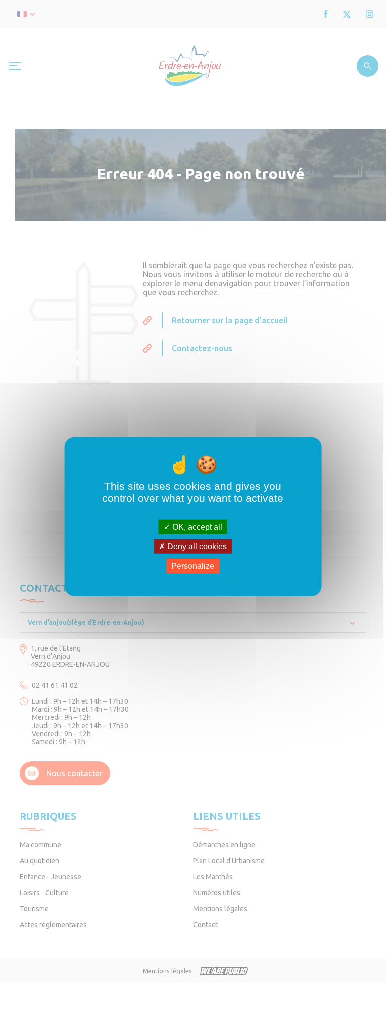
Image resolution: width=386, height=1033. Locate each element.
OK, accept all (196, 527)
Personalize (192, 566)
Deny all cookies (196, 546)
